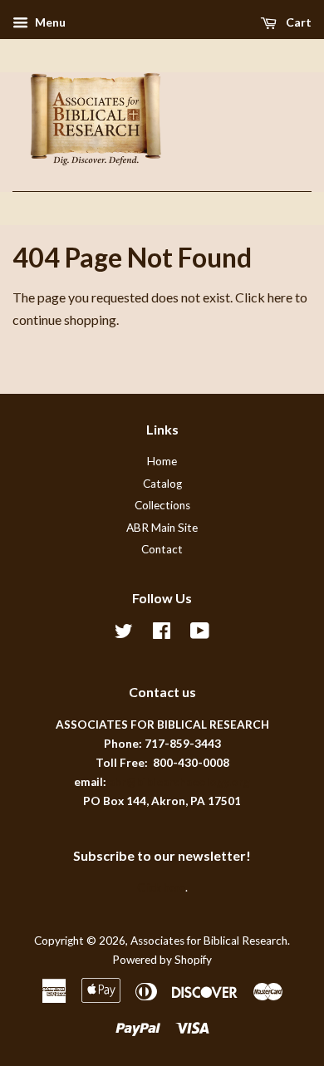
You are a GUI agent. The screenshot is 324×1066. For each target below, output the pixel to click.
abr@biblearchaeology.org (179, 781)
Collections (162, 505)
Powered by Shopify (162, 959)
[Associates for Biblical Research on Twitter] (124, 634)
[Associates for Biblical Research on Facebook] (161, 634)
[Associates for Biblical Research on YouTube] (199, 634)
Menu (49, 22)
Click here (161, 887)
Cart (297, 22)
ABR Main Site (162, 527)
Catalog (162, 483)
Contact (162, 549)
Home (162, 461)
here (280, 297)
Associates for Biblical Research (208, 940)
